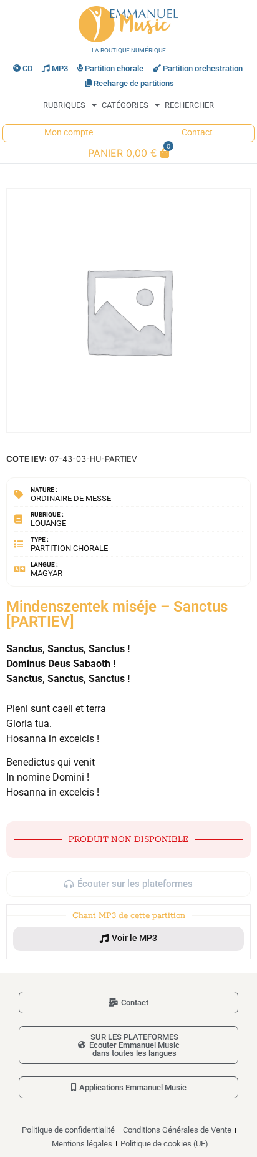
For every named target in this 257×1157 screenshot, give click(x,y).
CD (27, 68)
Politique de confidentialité (68, 1130)
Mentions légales (82, 1143)
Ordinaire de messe (71, 498)
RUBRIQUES (64, 105)
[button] (128, 938)
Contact (197, 132)
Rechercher (189, 105)
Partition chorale (114, 68)
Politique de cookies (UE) (164, 1143)
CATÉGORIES (125, 105)
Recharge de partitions (134, 83)
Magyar (46, 573)
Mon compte (68, 132)
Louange (48, 523)
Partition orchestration (203, 68)
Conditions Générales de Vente (177, 1130)
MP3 (60, 68)
